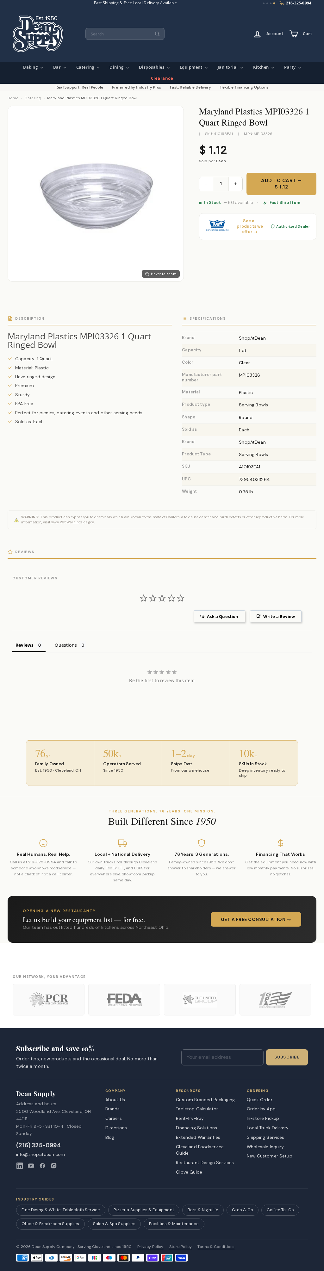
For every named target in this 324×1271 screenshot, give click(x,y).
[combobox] (125, 34)
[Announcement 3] (270, 3)
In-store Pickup (263, 1118)
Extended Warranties (198, 1137)
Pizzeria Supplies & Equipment (144, 1209)
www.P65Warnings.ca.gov (72, 522)
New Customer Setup (269, 1156)
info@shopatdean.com (40, 1154)
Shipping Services (265, 1137)
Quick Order (259, 1099)
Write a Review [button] (279, 616)
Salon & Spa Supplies (114, 1223)
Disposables (152, 67)
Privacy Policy (150, 1246)
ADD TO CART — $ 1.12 (281, 183)
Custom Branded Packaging (205, 1099)
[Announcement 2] (267, 3)
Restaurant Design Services (205, 1162)
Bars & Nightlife (203, 1209)
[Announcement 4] (274, 3)
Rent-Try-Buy (190, 1118)
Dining (117, 67)
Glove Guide (189, 1172)
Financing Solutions (196, 1128)
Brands (112, 1109)
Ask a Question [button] (222, 616)
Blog (110, 1137)
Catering (86, 67)
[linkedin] (19, 1165)
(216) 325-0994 (38, 1145)
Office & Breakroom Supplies (50, 1223)
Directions (116, 1128)
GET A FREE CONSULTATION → (256, 919)
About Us (115, 1099)
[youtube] (31, 1165)
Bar (57, 67)
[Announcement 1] (264, 3)
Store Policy (180, 1246)
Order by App (261, 1109)
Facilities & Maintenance (174, 1223)
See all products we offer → (250, 226)
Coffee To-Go (280, 1209)
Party (290, 67)
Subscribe (287, 1057)
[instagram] (53, 1165)
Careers (113, 1118)
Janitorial (228, 67)
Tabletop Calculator (197, 1109)
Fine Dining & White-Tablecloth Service (61, 1209)
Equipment (191, 67)
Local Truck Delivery (268, 1128)
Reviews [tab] (25, 645)
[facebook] (42, 1165)
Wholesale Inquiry (265, 1147)
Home (13, 98)
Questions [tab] (66, 645)
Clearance (162, 78)
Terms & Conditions (215, 1246)
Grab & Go (242, 1209)
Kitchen (261, 67)
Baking (31, 67)
